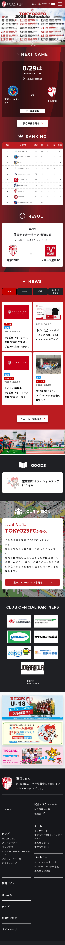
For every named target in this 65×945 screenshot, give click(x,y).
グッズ (5, 906)
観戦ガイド (8, 883)
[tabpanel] (32, 27)
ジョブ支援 (7, 847)
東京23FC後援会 (42, 870)
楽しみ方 (7, 895)
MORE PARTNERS (32, 682)
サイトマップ (9, 929)
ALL (9, 291)
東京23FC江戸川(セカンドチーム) (48, 837)
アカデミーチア (9, 858)
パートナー (40, 857)
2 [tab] (34, 45)
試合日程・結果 (42, 809)
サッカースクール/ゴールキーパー (16, 853)
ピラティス (7, 863)
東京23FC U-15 (41, 847)
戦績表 (37, 813)
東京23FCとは (8, 838)
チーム (25, 291)
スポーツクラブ (55, 291)
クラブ (5, 833)
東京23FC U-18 (41, 842)
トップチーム (41, 830)
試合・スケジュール (45, 804)
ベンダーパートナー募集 (46, 866)
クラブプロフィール (12, 842)
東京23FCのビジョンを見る (27, 582)
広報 (40, 291)
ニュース (7, 809)
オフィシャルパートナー (46, 862)
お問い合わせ (9, 918)
